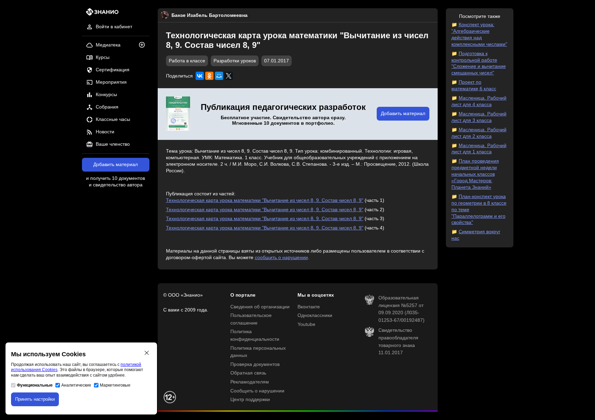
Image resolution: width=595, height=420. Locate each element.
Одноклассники (315, 315)
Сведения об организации (260, 306)
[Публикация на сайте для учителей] (178, 114)
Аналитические (76, 385)
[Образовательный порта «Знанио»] (100, 14)
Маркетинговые (115, 385)
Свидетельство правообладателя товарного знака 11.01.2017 (398, 341)
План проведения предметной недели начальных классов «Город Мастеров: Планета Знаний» (475, 174)
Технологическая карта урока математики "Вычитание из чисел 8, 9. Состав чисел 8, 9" (264, 200)
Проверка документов (255, 364)
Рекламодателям (249, 382)
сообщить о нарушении (281, 257)
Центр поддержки (250, 399)
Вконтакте (309, 306)
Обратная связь (248, 373)
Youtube (306, 324)
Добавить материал (115, 164)
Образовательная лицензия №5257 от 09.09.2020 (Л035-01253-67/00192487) (401, 309)
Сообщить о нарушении (257, 390)
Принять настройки (35, 399)
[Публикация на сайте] (143, 45)
